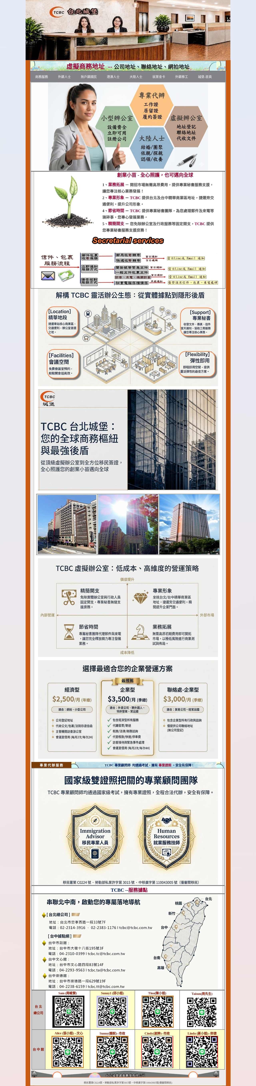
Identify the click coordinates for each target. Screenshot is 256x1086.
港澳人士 (113, 77)
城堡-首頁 (205, 77)
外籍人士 (64, 77)
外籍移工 (181, 77)
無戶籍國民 (89, 77)
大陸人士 (136, 77)
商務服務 (41, 77)
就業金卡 (158, 77)
